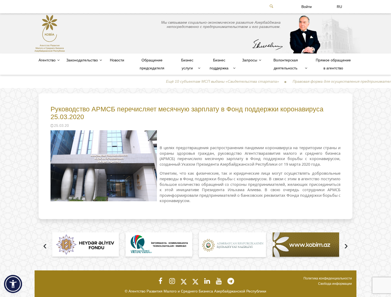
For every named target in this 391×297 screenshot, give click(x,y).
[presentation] (45, 246)
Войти (306, 7)
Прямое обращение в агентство (333, 64)
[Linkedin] (207, 281)
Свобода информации (335, 284)
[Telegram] (230, 281)
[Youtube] (219, 281)
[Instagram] (172, 281)
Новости (117, 60)
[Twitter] (183, 281)
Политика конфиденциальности (327, 278)
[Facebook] (160, 281)
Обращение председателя (152, 64)
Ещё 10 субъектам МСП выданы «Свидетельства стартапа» (210, 81)
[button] (13, 284)
